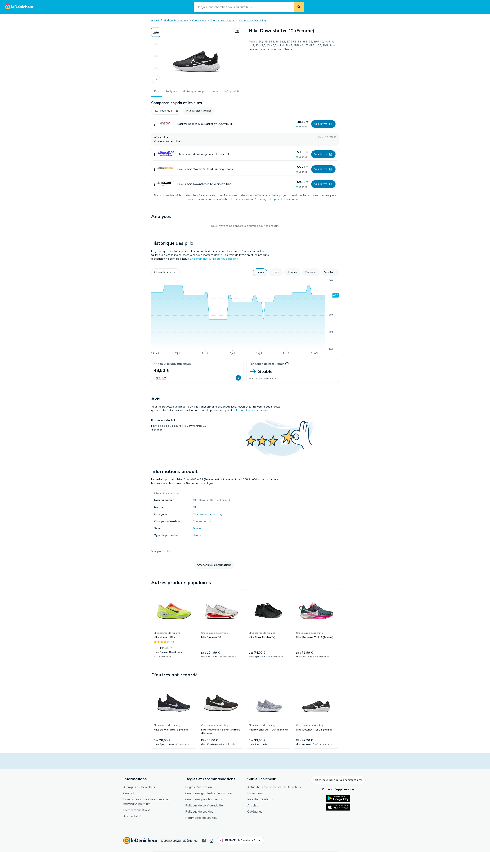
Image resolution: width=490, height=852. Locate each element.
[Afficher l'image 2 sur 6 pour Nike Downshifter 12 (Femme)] (155, 44)
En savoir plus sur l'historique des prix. (214, 258)
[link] (173, 625)
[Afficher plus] (154, 124)
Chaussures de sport (222, 20)
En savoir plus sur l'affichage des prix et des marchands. (267, 199)
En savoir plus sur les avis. (252, 410)
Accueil (155, 20)
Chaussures (199, 20)
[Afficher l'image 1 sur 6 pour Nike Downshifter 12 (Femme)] (155, 32)
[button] (156, 79)
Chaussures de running (252, 20)
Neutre (197, 535)
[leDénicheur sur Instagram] (211, 840)
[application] (245, 317)
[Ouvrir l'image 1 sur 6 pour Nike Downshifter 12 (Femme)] (196, 56)
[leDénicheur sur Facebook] (204, 840)
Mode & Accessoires (176, 20)
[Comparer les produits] (237, 32)
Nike (195, 507)
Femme (197, 528)
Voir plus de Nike (161, 551)
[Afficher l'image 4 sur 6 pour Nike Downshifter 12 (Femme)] (155, 67)
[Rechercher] (299, 7)
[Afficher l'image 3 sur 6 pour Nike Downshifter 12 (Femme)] (155, 55)
